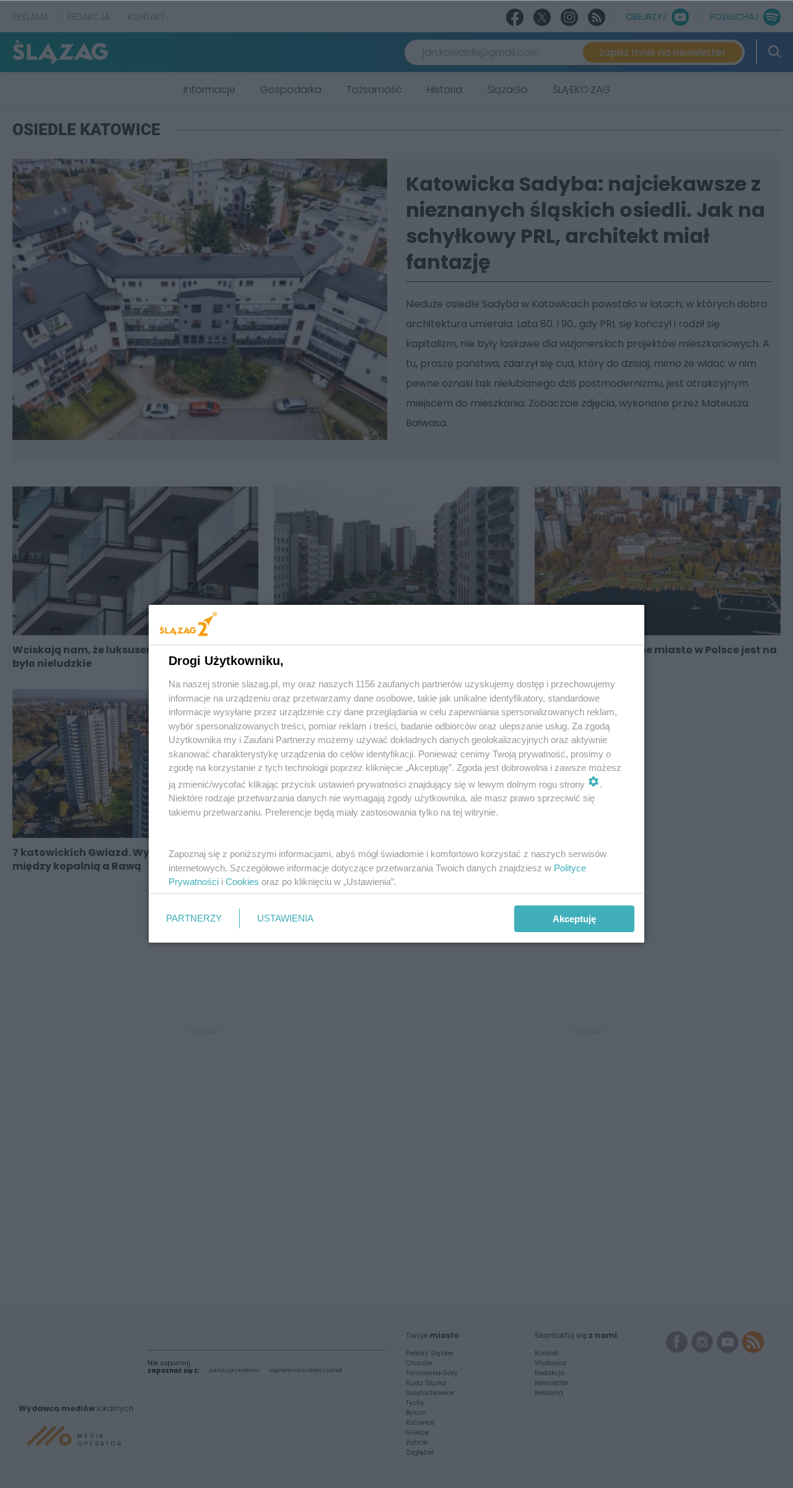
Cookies (242, 881)
